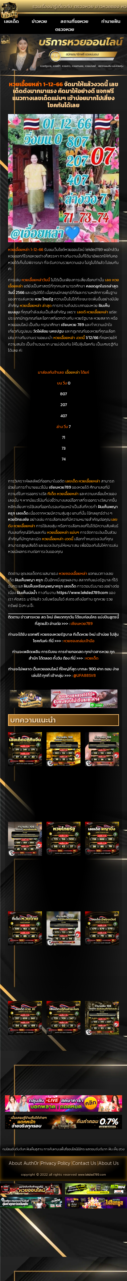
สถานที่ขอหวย (74, 21)
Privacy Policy (55, 1163)
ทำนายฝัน (111, 21)
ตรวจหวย (64, 29)
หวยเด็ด (91, 658)
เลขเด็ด (11, 21)
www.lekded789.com (92, 1174)
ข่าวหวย (39, 21)
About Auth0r (24, 1163)
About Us (108, 1163)
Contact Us (84, 1163)
